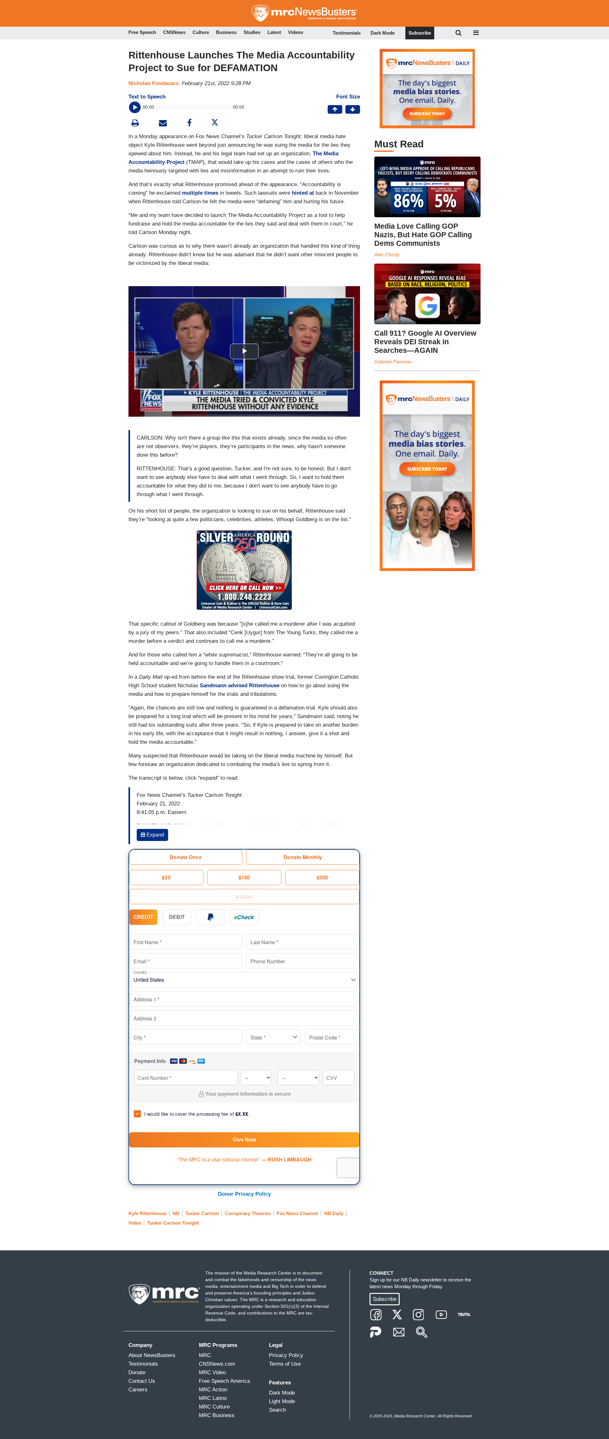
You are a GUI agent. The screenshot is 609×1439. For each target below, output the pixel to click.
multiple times (200, 193)
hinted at (303, 193)
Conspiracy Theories (248, 1213)
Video (134, 1223)
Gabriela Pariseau (392, 361)
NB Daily (334, 1213)
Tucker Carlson (202, 1213)
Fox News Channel (297, 1213)
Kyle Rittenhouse (147, 1213)
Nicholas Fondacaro (153, 83)
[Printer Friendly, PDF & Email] (163, 123)
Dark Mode (382, 33)
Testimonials (347, 33)
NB (176, 1213)
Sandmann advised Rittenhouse (239, 686)
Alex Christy (387, 254)
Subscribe (420, 33)
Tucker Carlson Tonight (173, 1223)
